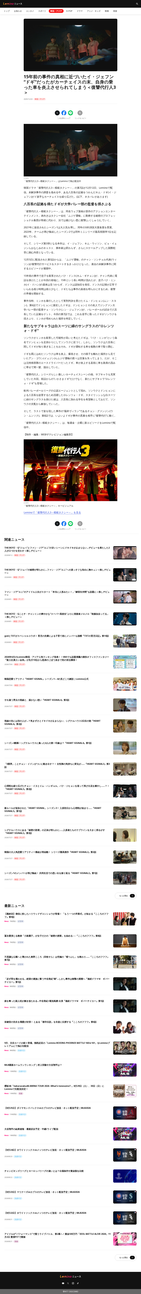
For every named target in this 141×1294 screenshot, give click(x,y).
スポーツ (42, 11)
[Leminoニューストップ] (12, 3)
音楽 (115, 11)
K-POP (69, 11)
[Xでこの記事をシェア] (57, 112)
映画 (107, 11)
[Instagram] (72, 1283)
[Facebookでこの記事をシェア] (63, 112)
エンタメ (30, 11)
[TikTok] (77, 1283)
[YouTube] (63, 1283)
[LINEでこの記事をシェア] (70, 112)
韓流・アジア (56, 11)
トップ (7, 11)
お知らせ (18, 11)
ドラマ (80, 11)
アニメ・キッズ (94, 11)
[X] (68, 1283)
